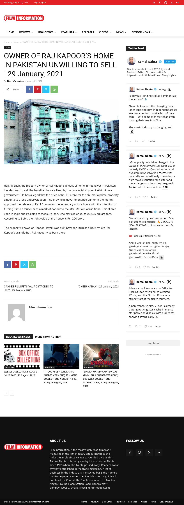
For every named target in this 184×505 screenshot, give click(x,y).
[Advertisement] (115, 18)
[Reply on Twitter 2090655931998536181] (131, 326)
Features (67, 32)
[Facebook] (159, 2)
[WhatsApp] (54, 89)
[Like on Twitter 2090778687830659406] (144, 141)
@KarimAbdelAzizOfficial (144, 253)
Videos (103, 32)
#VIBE (142, 169)
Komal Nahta (144, 89)
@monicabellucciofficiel (143, 250)
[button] (154, 2)
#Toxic (132, 295)
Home (10, 32)
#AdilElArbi (135, 242)
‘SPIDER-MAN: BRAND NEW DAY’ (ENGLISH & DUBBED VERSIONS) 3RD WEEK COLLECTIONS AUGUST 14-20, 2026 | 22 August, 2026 (101, 378)
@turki (162, 242)
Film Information (15, 81)
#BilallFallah (150, 242)
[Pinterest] (37, 89)
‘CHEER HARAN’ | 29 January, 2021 (98, 286)
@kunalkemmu (159, 169)
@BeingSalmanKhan (141, 246)
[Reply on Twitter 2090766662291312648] (131, 197)
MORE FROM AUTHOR (48, 336)
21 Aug (162, 89)
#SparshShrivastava (141, 173)
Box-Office (9, 367)
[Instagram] (165, 2)
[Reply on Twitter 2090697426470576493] (131, 267)
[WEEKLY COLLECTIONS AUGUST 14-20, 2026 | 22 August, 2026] (22, 356)
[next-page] (12, 393)
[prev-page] (6, 393)
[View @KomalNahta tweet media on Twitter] (132, 131)
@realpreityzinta (140, 162)
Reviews (24, 32)
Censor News (141, 32)
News (120, 32)
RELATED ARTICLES (18, 336)
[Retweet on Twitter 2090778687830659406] (137, 141)
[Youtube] (177, 2)
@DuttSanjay (161, 246)
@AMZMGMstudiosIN (153, 165)
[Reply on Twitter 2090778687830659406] (131, 141)
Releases (88, 32)
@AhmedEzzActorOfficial (143, 257)
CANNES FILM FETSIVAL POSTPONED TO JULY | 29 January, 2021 (28, 288)
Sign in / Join (40, 2)
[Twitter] (171, 2)
